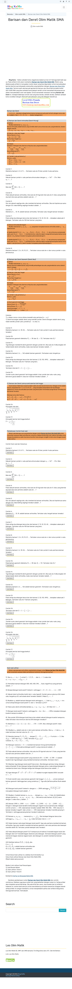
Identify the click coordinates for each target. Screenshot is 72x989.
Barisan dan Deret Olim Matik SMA (43, 82)
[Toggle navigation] (5, 2)
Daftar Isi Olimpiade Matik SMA (23, 876)
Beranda (10, 14)
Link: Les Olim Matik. (12, 954)
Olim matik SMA (20, 14)
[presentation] (9, 115)
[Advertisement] (36, 42)
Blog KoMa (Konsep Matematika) (15, 975)
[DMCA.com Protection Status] (10, 960)
